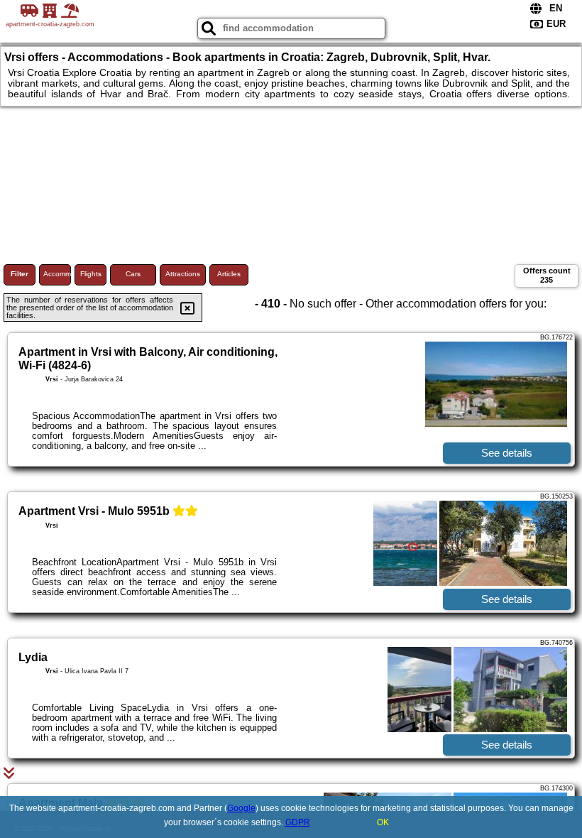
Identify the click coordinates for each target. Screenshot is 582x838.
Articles (229, 274)
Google (241, 808)
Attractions (182, 274)
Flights (90, 274)
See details (506, 453)
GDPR (297, 822)
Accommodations (57, 274)
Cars (133, 274)
